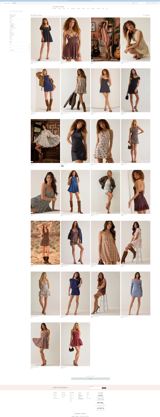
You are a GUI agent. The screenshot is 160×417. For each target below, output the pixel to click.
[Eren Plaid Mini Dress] (45, 243)
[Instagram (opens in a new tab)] (78, 398)
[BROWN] (61, 166)
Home (103, 8)
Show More (90, 378)
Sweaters (78, 8)
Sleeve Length (12, 50)
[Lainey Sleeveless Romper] (75, 243)
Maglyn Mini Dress (33, 214)
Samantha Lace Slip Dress (95, 214)
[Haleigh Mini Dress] (75, 293)
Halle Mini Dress (123, 265)
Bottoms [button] (11, 21)
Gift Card (71, 399)
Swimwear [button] (11, 37)
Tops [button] (10, 38)
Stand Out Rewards (64, 395)
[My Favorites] (59, 18)
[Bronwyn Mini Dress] (105, 141)
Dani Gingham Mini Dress (35, 316)
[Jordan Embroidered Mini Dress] (75, 39)
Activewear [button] (11, 20)
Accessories (98, 8)
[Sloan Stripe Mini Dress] (135, 293)
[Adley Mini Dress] (105, 39)
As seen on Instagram (89, 398)
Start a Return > (55, 394)
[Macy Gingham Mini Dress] (75, 90)
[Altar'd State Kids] (100, 402)
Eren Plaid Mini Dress (34, 265)
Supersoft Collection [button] (12, 35)
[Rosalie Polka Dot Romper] (135, 39)
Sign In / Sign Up (63, 394)
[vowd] (100, 408)
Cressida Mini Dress (34, 62)
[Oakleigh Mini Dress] (135, 141)
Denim (88, 8)
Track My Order (55, 395)
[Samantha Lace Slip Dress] (105, 192)
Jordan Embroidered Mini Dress (66, 62)
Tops (68, 8)
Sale (106, 8)
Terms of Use (73, 416)
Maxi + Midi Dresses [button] (12, 24)
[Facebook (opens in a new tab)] (80, 398)
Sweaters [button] (11, 36)
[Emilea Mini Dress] (135, 192)
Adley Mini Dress (93, 62)
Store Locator (71, 398)
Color (10, 44)
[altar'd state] (58, 6)
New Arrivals (54, 8)
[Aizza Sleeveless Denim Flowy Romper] (75, 192)
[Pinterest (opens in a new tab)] (81, 398)
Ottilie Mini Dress (63, 367)
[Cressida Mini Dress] (45, 39)
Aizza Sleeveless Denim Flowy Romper (67, 214)
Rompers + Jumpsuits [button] (12, 33)
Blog (87, 395)
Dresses (64, 8)
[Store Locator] (133, 3)
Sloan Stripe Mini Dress (124, 316)
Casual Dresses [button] (12, 23)
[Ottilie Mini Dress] (75, 344)
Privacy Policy (77, 416)
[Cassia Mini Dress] (45, 90)
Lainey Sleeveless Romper (65, 265)
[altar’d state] (7, 3)
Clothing (59, 8)
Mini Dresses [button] (12, 25)
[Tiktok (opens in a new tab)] (83, 398)
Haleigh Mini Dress (64, 316)
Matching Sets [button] (11, 32)
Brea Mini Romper (93, 265)
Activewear (92, 8)
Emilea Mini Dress (123, 214)
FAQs (70, 394)
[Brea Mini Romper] (105, 243)
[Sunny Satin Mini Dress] (75, 141)
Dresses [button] (10, 22)
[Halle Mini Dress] (135, 243)
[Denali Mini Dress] (135, 90)
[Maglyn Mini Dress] (45, 192)
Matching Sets (73, 8)
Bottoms (83, 8)
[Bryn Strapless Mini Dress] (45, 344)
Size (10, 47)
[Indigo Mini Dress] (45, 141)
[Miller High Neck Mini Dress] (105, 293)
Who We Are (88, 394)
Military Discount (72, 395)
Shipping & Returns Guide (56, 398)
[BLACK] (62, 166)
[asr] (100, 398)
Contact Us (79, 394)
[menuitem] (54, 8)
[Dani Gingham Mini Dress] (45, 293)
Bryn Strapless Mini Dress (35, 367)
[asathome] (100, 395)
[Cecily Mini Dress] (105, 90)
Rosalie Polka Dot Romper (125, 62)
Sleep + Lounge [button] (11, 34)
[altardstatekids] (14, 3)
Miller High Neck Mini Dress (95, 316)
